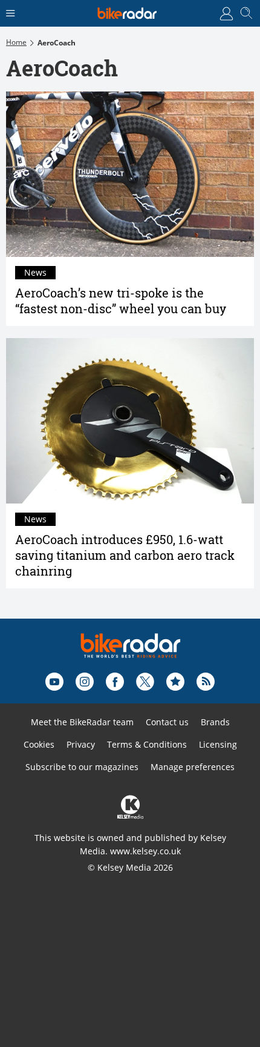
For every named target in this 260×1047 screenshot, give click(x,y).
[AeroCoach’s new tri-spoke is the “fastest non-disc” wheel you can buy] (130, 174)
